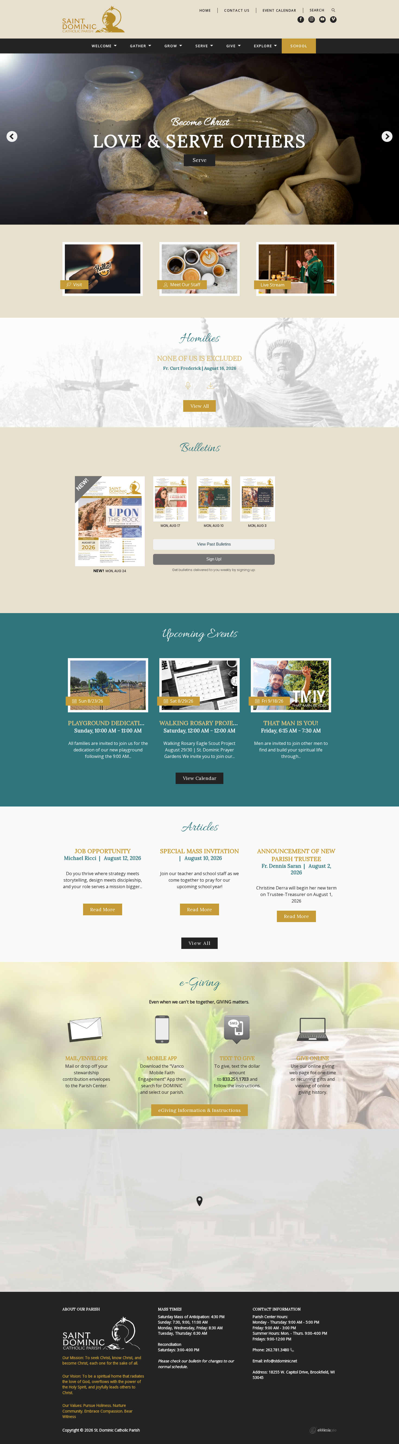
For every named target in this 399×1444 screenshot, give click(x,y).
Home (205, 10)
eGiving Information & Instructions (199, 1110)
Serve (201, 45)
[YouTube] (322, 19)
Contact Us (236, 10)
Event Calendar (279, 10)
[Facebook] (300, 19)
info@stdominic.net (280, 1360)
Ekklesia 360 (323, 1431)
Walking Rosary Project (200, 723)
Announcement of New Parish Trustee (296, 855)
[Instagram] (311, 19)
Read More (102, 909)
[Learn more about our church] (199, 1201)
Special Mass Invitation (199, 851)
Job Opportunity (103, 851)
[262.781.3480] (292, 1349)
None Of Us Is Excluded (199, 358)
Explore (263, 45)
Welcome (102, 45)
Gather (138, 45)
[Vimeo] (333, 19)
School (298, 45)
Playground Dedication (108, 723)
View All (200, 406)
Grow (170, 45)
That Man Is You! (291, 723)
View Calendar (199, 778)
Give (231, 45)
